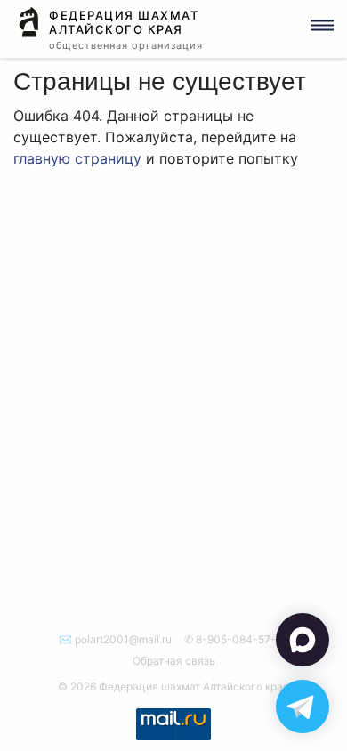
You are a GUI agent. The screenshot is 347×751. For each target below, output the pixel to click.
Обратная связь (174, 660)
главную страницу (77, 158)
